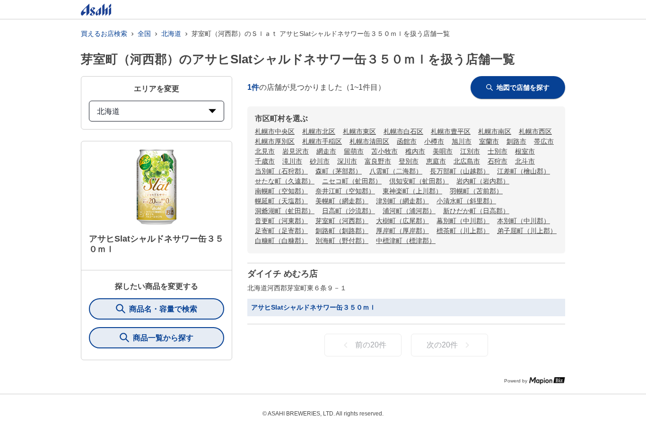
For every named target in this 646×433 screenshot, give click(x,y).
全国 (144, 33)
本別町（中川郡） (523, 221)
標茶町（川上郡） (462, 230)
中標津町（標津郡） (406, 240)
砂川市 (320, 161)
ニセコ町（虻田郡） (352, 181)
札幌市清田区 (369, 141)
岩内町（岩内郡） (482, 181)
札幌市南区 (494, 131)
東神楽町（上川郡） (412, 191)
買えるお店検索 (104, 33)
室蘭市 (489, 141)
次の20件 (442, 345)
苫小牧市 (384, 151)
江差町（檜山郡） (523, 171)
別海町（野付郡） (341, 240)
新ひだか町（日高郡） (476, 211)
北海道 (171, 33)
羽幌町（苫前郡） (476, 191)
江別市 (470, 151)
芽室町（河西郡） (341, 221)
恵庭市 (436, 161)
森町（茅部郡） (338, 171)
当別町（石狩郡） (281, 171)
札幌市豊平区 (451, 131)
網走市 (326, 151)
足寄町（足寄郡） (281, 230)
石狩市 (497, 161)
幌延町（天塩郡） (281, 201)
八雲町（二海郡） (395, 171)
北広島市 (467, 161)
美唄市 (443, 151)
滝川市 (292, 161)
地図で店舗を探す (523, 87)
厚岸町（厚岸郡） (402, 230)
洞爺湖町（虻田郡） (284, 211)
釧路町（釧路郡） (341, 230)
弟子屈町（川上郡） (527, 230)
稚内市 (415, 151)
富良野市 (378, 161)
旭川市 (461, 141)
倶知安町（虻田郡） (419, 181)
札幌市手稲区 (322, 141)
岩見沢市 (295, 151)
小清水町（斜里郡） (466, 201)
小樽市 (434, 141)
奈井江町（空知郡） (345, 191)
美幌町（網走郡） (341, 201)
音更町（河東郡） (281, 221)
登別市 (409, 161)
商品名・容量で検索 (163, 309)
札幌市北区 (318, 131)
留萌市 (354, 151)
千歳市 (265, 161)
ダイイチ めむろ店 (282, 273)
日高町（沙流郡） (348, 211)
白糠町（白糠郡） (281, 240)
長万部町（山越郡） (459, 171)
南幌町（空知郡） (281, 191)
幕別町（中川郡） (462, 221)
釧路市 (516, 141)
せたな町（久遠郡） (284, 181)
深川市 (347, 161)
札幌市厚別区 (275, 141)
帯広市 (544, 141)
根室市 (525, 151)
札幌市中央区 (275, 131)
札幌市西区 (535, 131)
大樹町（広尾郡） (402, 221)
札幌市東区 (359, 131)
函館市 (407, 141)
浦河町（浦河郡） (409, 211)
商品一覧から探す (163, 338)
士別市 (497, 151)
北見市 (265, 151)
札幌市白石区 (403, 131)
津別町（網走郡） (402, 201)
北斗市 (525, 161)
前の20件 (370, 345)
